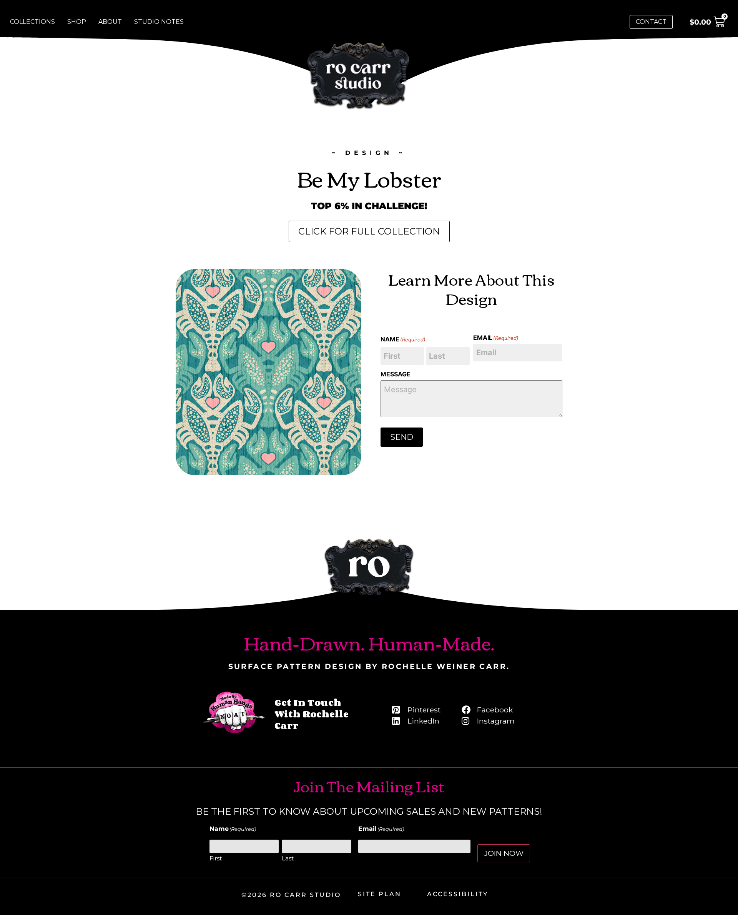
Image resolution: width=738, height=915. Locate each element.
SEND (401, 437)
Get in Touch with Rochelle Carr (311, 713)
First (215, 858)
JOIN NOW (504, 853)
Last (288, 858)
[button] (369, 231)
